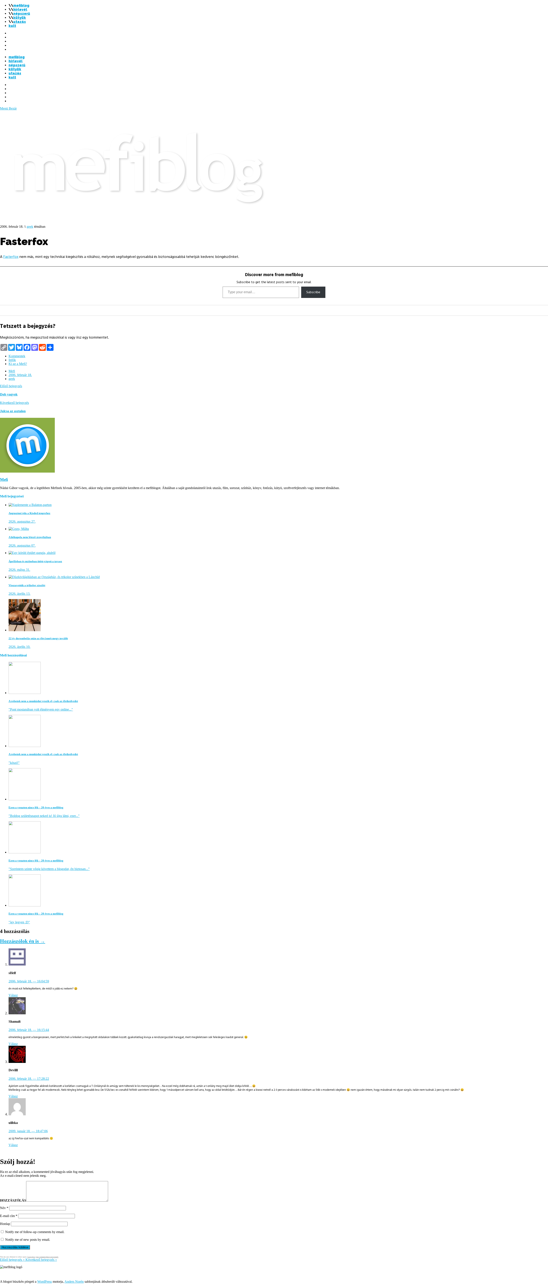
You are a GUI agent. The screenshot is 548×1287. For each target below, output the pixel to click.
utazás (19, 22)
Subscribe (313, 292)
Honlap (5, 1224)
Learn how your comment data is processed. (42, 1257)
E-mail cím (8, 1216)
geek (30, 226)
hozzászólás (13, 1200)
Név (4, 1208)
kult (12, 26)
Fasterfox (10, 256)
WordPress (44, 1281)
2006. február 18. (20, 375)
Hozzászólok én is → (22, 941)
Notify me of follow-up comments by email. (34, 1232)
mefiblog (21, 5)
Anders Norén (74, 1281)
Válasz (13, 995)
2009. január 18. (28, 1131)
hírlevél (20, 9)
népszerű (21, 14)
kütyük (19, 18)
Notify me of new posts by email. (27, 1239)
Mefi (12, 371)
